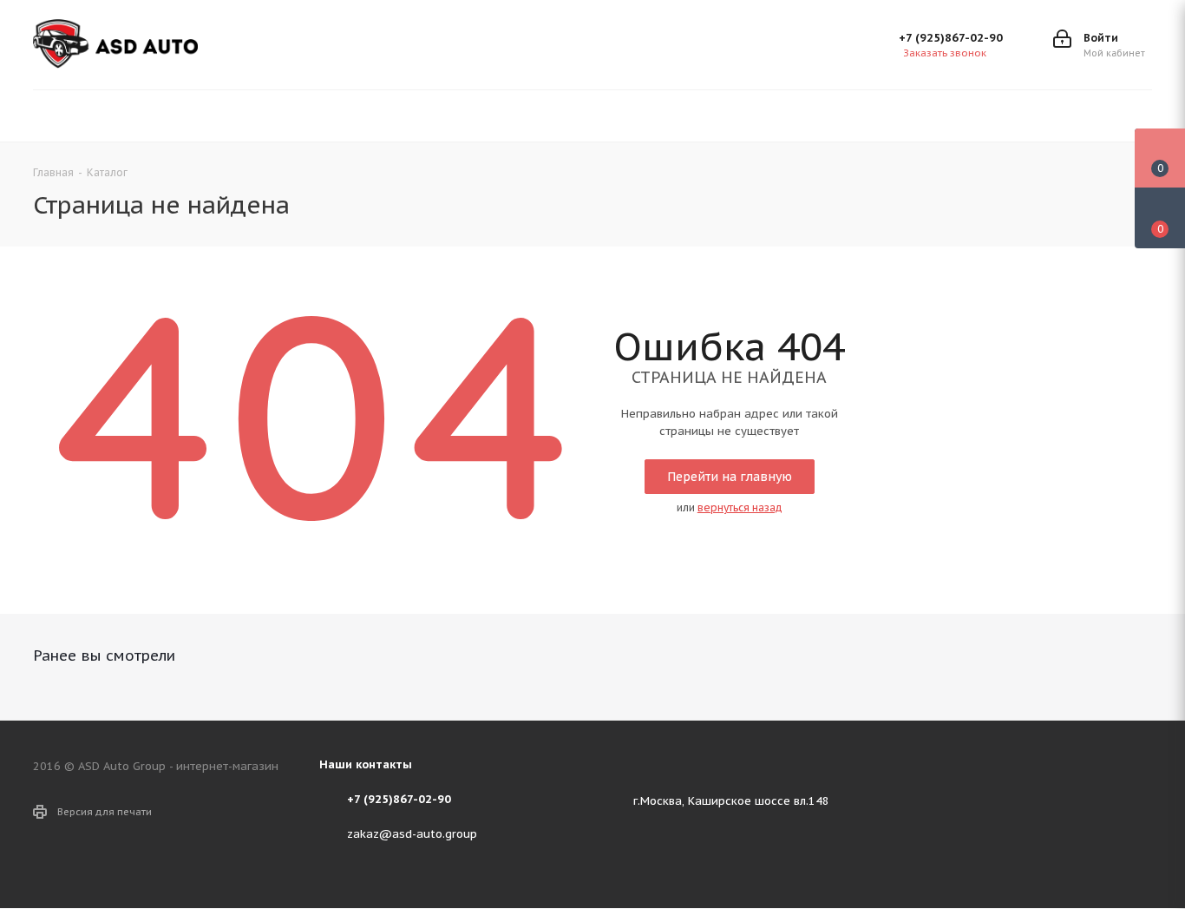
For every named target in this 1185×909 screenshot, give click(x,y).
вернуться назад (739, 507)
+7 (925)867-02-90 (951, 37)
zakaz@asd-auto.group (412, 834)
